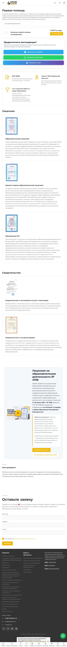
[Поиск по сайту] (60, 3)
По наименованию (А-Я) (13, 23)
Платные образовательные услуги (12, 580)
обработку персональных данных (24, 539)
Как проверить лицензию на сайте (45, 455)
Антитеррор (27, 569)
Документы (5, 562)
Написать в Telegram (35, 52)
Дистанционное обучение (10, 604)
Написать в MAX (35, 63)
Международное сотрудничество (12, 595)
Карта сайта (6, 615)
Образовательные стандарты (10, 601)
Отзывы (4, 609)
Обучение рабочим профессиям (33, 558)
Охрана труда (27, 572)
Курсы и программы (27, 554)
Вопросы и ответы (7, 611)
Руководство (6, 567)
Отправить (7, 543)
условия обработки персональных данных (35, 641)
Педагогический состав (9, 570)
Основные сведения (8, 556)
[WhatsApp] (12, 628)
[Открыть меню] (3, 3)
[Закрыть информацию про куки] (48, 641)
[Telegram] (8, 628)
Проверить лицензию (41, 450)
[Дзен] (16, 628)
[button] (18, 413)
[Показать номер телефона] (55, 3)
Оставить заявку (56, 33)
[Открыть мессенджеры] (63, 636)
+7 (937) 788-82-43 (10, 618)
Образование (6, 565)
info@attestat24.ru (10, 621)
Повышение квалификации (31, 563)
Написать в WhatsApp (35, 57)
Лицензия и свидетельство (10, 606)
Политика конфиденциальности (33, 636)
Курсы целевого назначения (31, 560)
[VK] (3, 628)
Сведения (5, 553)
